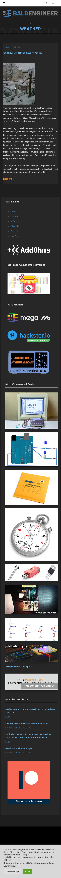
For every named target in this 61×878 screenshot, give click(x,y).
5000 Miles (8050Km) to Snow (22, 53)
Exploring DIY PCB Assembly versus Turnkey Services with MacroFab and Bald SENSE (28, 736)
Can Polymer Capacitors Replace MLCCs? (26, 723)
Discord (14, 231)
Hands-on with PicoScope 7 (19, 748)
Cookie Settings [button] (12, 871)
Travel (6, 47)
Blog (7, 717)
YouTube (15, 236)
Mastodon (15, 226)
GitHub (14, 211)
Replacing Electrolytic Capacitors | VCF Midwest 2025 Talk (30, 711)
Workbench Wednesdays (18, 728)
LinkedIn (14, 216)
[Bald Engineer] (30, 13)
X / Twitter (15, 221)
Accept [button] (27, 871)
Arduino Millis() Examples (18, 666)
